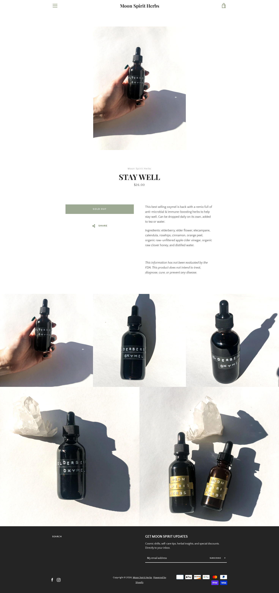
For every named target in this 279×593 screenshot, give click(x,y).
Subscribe (216, 558)
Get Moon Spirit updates (166, 537)
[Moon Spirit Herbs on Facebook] (52, 579)
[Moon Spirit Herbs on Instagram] (59, 579)
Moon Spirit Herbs (139, 6)
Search (57, 536)
